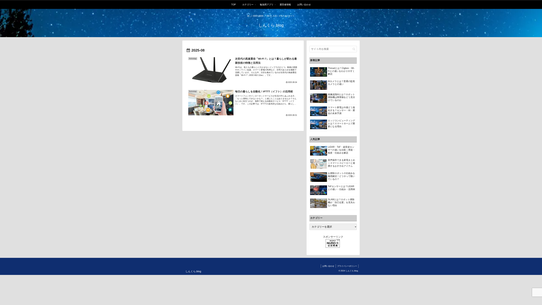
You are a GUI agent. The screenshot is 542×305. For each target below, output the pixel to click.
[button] (353, 49)
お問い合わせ (328, 266)
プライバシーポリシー (347, 266)
